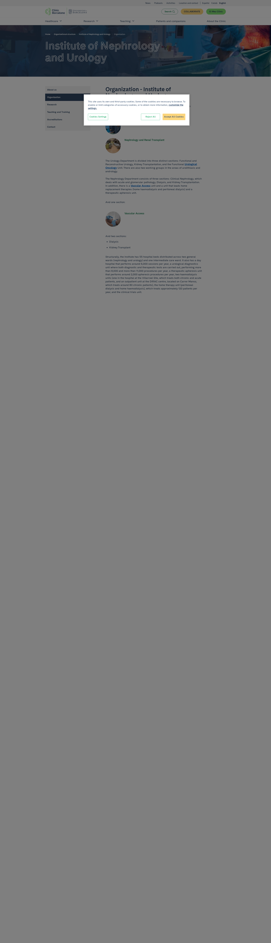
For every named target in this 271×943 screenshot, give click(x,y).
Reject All (151, 117)
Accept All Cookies (174, 117)
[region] (137, 110)
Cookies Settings (98, 117)
